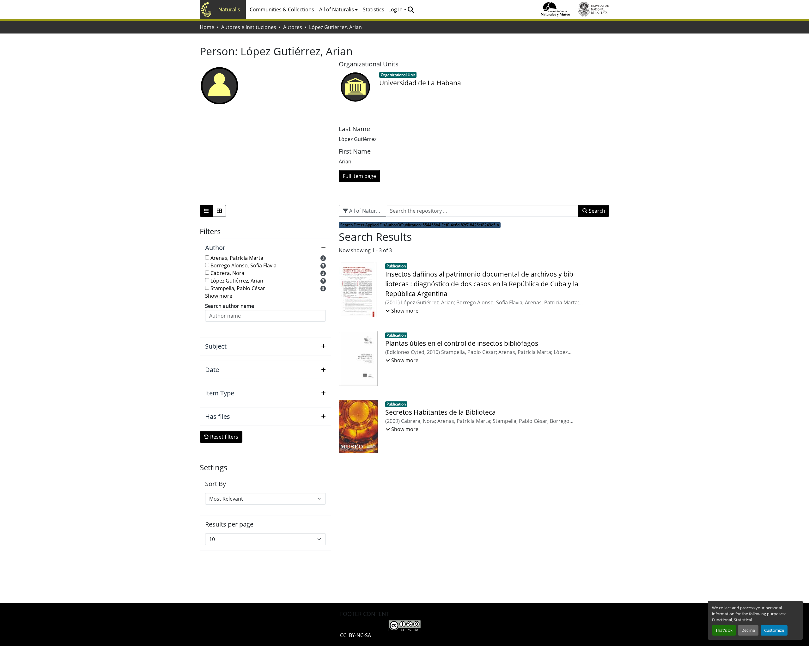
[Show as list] (206, 211)
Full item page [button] (359, 176)
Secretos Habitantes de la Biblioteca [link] (440, 412)
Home (207, 27)
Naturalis (229, 9)
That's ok (724, 630)
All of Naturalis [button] (336, 9)
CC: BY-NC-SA (355, 635)
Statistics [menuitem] (373, 9)
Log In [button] (396, 9)
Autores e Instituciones (248, 27)
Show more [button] (218, 295)
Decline (748, 630)
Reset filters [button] (223, 436)
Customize (774, 630)
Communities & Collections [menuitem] (282, 9)
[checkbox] (207, 257)
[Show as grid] (219, 211)
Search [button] (596, 210)
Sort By (215, 484)
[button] (411, 9)
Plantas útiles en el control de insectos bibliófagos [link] (461, 343)
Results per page (229, 524)
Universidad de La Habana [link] (420, 82)
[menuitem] (338, 9)
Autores (292, 27)
